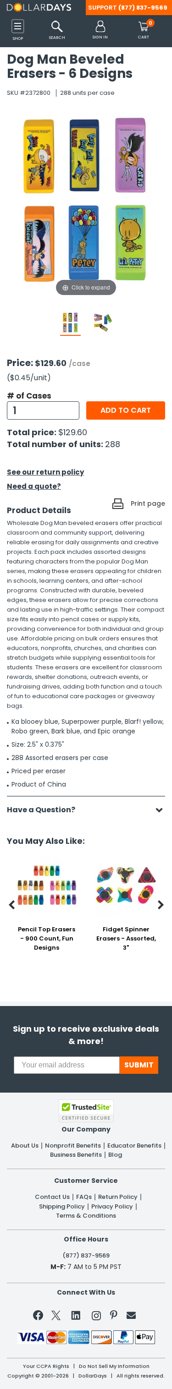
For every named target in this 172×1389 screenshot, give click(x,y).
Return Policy (118, 1197)
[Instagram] (96, 1317)
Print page (148, 503)
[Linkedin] (76, 1314)
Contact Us (52, 1197)
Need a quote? (34, 486)
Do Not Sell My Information (114, 1366)
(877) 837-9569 (142, 7)
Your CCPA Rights (46, 1366)
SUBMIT (139, 1065)
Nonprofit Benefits (73, 1146)
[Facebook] (39, 1317)
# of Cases (29, 395)
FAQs (84, 1197)
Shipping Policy (62, 1207)
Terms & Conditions (86, 1216)
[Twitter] (56, 1317)
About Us (25, 1146)
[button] (100, 30)
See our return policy (45, 472)
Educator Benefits (134, 1146)
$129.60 (72, 432)
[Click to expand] (86, 206)
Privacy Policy (112, 1207)
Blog (115, 1155)
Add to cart (125, 410)
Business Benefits (76, 1155)
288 (112, 444)
